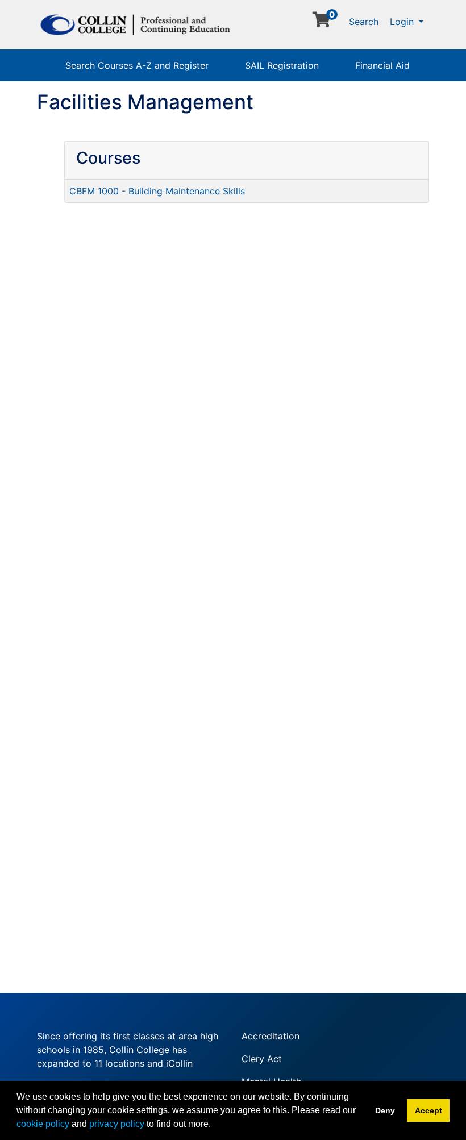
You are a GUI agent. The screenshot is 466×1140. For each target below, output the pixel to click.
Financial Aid (382, 65)
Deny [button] (385, 1110)
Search (363, 21)
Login (403, 21)
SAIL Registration (282, 65)
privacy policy (116, 1124)
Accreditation (270, 1036)
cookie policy (42, 1124)
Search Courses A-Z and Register (137, 65)
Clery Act (262, 1058)
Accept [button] (428, 1110)
